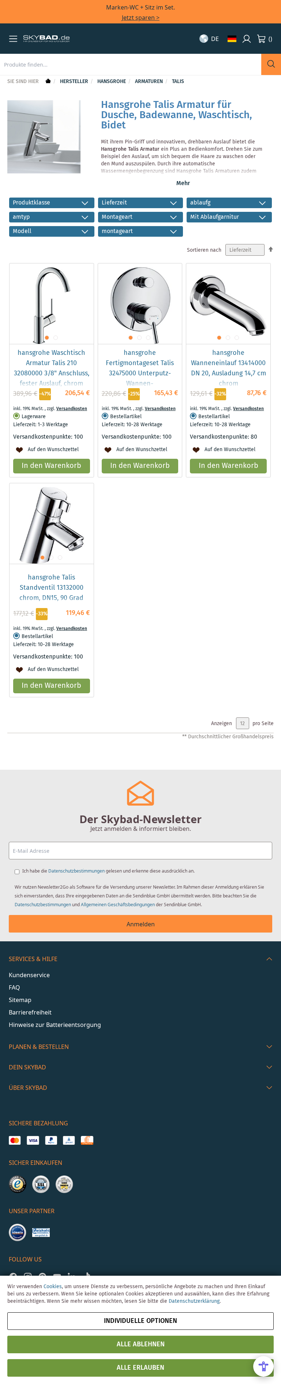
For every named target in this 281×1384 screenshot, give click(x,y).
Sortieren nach (204, 250)
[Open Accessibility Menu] (263, 1366)
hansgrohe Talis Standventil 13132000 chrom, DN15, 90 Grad (51, 588)
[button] (13, 38)
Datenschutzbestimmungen (76, 871)
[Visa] (33, 1140)
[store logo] (46, 38)
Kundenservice (29, 975)
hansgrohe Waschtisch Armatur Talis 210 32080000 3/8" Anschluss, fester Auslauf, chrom (51, 368)
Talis (178, 82)
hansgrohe (112, 82)
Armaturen (149, 82)
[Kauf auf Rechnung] (87, 1140)
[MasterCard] (15, 1140)
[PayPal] (51, 1140)
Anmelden (141, 924)
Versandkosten (71, 408)
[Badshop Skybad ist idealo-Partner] (17, 1232)
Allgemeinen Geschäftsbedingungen (118, 904)
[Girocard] (69, 1140)
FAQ (14, 987)
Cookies (53, 1287)
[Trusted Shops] (17, 1184)
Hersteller (75, 82)
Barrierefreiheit (30, 1012)
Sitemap (20, 1000)
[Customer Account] (246, 38)
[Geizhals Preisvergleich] (41, 1232)
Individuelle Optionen (140, 1321)
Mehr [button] (183, 183)
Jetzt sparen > (141, 17)
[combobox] (130, 64)
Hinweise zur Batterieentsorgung (55, 1025)
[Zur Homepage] (47, 82)
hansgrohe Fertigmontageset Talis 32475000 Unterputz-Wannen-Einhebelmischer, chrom (140, 373)
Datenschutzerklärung (194, 1301)
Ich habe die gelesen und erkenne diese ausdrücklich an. (108, 871)
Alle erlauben (140, 1368)
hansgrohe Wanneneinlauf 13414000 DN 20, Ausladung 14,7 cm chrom (228, 368)
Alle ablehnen (141, 1344)
